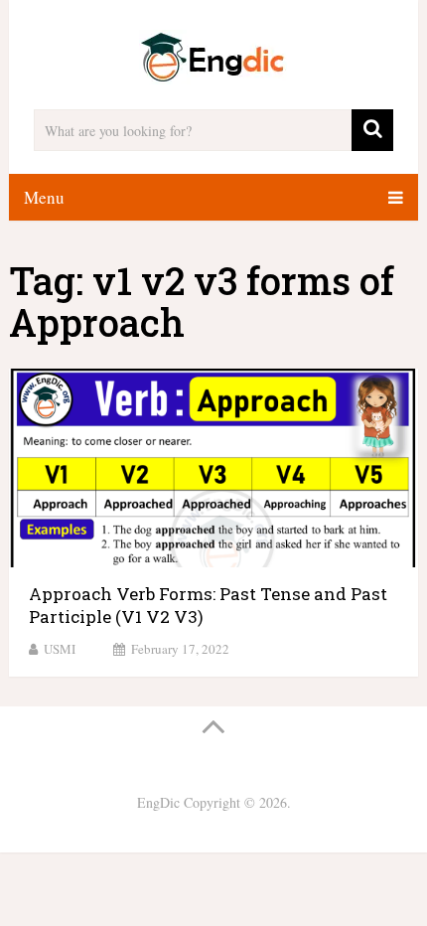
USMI (59, 649)
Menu (44, 197)
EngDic (158, 802)
